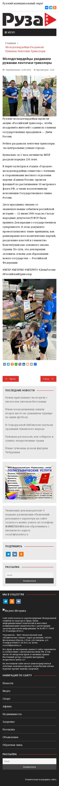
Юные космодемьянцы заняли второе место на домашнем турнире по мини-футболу (29, 413)
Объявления (10, 737)
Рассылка (9, 729)
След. (46, 378)
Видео (6, 691)
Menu (11, 32)
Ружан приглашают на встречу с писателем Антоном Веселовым (26, 399)
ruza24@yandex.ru (16, 534)
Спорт (6, 698)
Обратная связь (13, 745)
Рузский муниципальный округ (23, 3)
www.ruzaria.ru (15, 618)
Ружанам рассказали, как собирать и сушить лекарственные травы (29, 438)
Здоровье (9, 721)
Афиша (7, 706)
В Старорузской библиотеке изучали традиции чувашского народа (29, 426)
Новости (8, 683)
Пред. (13, 378)
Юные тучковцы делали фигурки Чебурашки (26, 450)
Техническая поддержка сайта (40, 779)
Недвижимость (12, 714)
